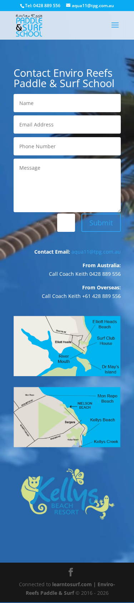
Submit (101, 223)
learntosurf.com (72, 584)
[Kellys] (67, 532)
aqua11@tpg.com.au (96, 251)
